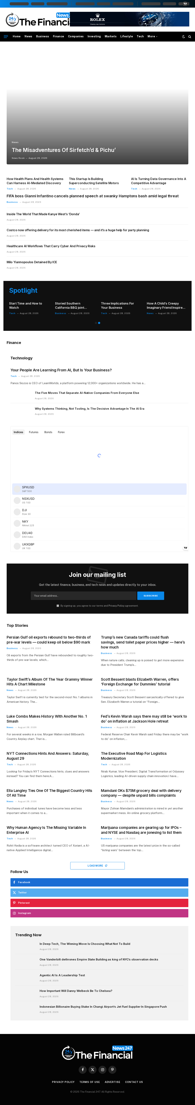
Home (17, 36)
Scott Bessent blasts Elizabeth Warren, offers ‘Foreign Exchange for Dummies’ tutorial (140, 682)
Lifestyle (126, 36)
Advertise (112, 1082)
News (28, 36)
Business (42, 36)
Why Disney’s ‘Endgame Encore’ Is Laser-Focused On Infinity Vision (74, 305)
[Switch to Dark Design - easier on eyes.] (183, 36)
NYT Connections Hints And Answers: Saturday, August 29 (48, 756)
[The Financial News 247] (42, 19)
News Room (18, 158)
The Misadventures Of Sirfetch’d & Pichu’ (64, 150)
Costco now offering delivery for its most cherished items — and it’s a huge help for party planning (78, 230)
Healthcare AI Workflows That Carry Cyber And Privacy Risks (51, 246)
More (151, 36)
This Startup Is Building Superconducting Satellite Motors (94, 181)
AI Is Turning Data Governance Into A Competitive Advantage (158, 181)
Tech (140, 36)
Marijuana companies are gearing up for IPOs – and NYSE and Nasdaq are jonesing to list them (141, 830)
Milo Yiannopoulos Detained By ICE (32, 262)
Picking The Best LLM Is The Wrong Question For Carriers (27, 305)
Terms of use (89, 1082)
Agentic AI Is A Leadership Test (62, 975)
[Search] (189, 36)
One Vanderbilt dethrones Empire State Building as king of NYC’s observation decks (99, 959)
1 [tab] (96, 323)
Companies (76, 36)
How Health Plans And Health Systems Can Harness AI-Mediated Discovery (35, 181)
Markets (111, 36)
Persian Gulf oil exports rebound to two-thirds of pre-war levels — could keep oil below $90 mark (49, 639)
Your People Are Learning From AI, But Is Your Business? (61, 370)
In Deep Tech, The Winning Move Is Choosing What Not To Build (85, 944)
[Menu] (6, 36)
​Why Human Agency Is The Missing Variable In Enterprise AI (46, 830)
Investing (94, 36)
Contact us (134, 1082)
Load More (96, 865)
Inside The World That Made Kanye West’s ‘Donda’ (43, 214)
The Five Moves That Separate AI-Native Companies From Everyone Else (87, 393)
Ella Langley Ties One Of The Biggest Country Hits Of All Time (49, 793)
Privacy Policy (117, 605)
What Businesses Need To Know (166, 305)
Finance (58, 36)
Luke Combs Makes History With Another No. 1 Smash (47, 719)
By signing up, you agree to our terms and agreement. (99, 605)
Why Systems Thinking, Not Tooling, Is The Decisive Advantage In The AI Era (89, 408)
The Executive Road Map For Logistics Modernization (134, 756)
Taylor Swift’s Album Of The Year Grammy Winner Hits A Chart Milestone (50, 682)
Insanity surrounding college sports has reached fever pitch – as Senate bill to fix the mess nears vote (120, 305)
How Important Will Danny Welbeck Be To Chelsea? (76, 991)
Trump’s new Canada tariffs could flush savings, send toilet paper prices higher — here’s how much (143, 642)
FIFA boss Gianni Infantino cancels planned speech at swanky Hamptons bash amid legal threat (93, 196)
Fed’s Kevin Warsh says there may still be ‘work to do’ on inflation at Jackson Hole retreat (144, 719)
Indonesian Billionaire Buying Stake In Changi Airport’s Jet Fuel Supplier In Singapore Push (103, 1006)
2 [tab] (99, 323)
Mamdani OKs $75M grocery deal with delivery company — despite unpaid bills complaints (141, 793)
